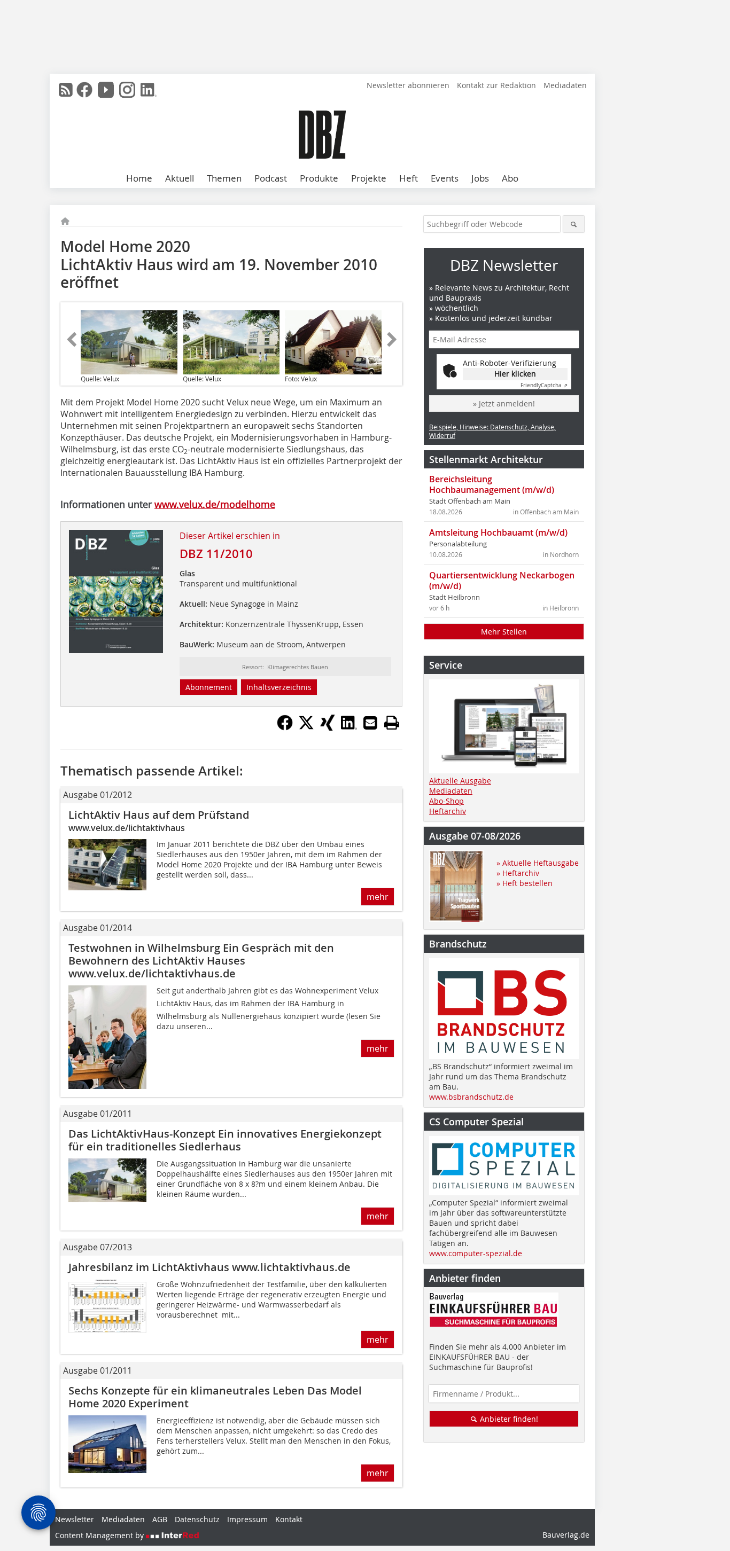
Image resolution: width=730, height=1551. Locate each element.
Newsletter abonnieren (408, 85)
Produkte (319, 178)
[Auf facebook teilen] (285, 727)
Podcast (270, 178)
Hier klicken (515, 374)
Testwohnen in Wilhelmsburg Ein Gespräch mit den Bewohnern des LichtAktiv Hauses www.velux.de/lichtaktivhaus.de (201, 961)
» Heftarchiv (517, 873)
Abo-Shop (446, 801)
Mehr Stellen (504, 631)
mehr (378, 897)
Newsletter (74, 1519)
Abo (510, 178)
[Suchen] (573, 224)
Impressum (247, 1519)
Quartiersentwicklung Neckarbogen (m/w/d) (501, 580)
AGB (159, 1519)
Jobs (480, 178)
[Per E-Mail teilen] (370, 722)
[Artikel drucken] (391, 722)
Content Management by (100, 1535)
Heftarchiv (447, 811)
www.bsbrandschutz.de (471, 1097)
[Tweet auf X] (306, 727)
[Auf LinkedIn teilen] (349, 727)
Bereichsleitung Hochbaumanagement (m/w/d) (491, 484)
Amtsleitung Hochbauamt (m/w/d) (498, 532)
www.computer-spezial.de (475, 1253)
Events (445, 178)
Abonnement (208, 687)
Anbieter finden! (508, 1419)
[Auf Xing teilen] (327, 727)
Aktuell (179, 178)
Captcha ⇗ (544, 385)
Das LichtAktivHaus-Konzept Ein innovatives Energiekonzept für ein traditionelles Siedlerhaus (225, 1140)
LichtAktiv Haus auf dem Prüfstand (158, 815)
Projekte (368, 178)
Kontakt (288, 1519)
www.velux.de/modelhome (214, 504)
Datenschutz (197, 1519)
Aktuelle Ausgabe (460, 781)
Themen (224, 178)
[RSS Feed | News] (66, 89)
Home (139, 178)
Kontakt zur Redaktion (496, 85)
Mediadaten (565, 85)
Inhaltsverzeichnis (279, 687)
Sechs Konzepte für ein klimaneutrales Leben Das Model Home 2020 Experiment (215, 1397)
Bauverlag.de (565, 1535)
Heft (408, 178)
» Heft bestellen (524, 883)
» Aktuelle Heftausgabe (537, 863)
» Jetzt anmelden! (504, 403)
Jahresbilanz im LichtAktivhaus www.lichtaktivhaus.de (209, 1267)
